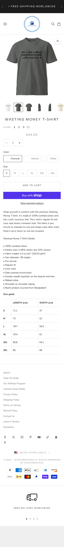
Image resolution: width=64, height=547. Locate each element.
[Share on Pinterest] (23, 127)
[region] (32, 502)
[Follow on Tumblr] (5, 442)
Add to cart (32, 185)
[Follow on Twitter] (13, 437)
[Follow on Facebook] (5, 437)
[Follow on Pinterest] (30, 437)
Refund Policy (10, 410)
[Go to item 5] (49, 107)
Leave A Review (11, 421)
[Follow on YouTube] (39, 437)
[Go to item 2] (18, 107)
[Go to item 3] (28, 107)
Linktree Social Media (14, 389)
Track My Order (11, 378)
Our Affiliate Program (14, 383)
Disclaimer (8, 427)
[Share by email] (28, 127)
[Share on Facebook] (14, 127)
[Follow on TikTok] (47, 437)
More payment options (32, 203)
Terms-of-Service (12, 405)
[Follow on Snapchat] (56, 437)
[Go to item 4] (39, 107)
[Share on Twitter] (19, 127)
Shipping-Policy (11, 399)
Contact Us (9, 416)
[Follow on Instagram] (22, 437)
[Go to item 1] (7, 107)
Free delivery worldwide (32, 508)
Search (6, 372)
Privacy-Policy (10, 394)
